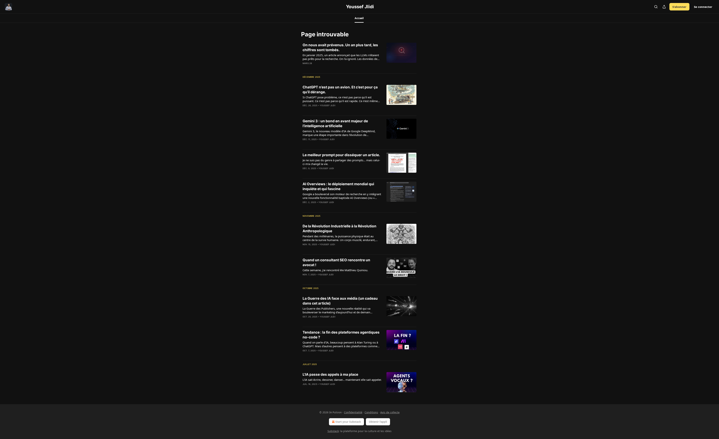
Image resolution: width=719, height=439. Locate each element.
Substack (333, 431)
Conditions (371, 412)
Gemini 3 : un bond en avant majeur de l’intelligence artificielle (335, 123)
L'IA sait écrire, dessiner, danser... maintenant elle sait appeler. (342, 380)
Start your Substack (348, 421)
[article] (359, 56)
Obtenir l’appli (378, 421)
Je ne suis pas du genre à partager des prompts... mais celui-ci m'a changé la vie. (341, 162)
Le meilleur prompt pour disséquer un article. (341, 155)
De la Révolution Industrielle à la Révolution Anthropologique (339, 228)
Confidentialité (353, 412)
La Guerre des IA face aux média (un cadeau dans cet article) (340, 300)
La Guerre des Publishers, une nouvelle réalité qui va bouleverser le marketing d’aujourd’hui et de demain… (337, 310)
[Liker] (305, 144)
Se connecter (703, 7)
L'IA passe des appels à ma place (330, 374)
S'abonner (679, 7)
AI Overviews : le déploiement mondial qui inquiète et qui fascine (338, 186)
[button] (359, 18)
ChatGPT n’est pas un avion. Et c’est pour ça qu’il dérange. (340, 89)
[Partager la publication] (664, 6)
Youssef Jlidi (327, 105)
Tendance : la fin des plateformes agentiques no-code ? (341, 334)
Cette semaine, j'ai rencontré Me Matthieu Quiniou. (335, 270)
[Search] (656, 6)
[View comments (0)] (331, 68)
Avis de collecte (390, 412)
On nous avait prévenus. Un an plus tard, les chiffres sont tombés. (340, 47)
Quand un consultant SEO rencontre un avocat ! (336, 262)
